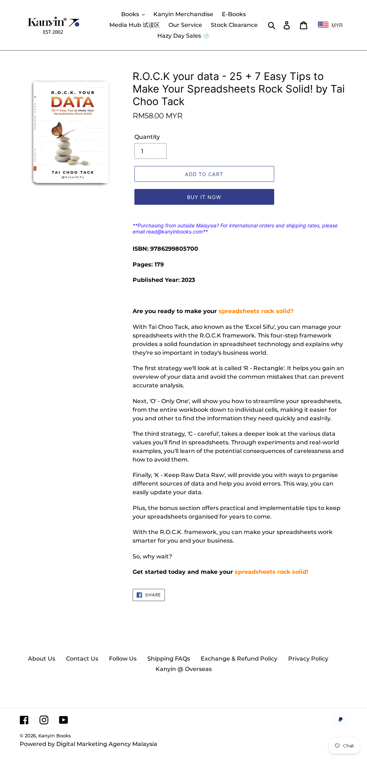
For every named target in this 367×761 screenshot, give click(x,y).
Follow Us (123, 658)
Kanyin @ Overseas (184, 669)
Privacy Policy (308, 658)
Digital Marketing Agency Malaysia (106, 744)
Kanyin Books (54, 735)
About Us (41, 658)
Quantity (147, 136)
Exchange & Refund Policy (239, 658)
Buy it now (204, 197)
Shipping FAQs (168, 658)
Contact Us (82, 658)
